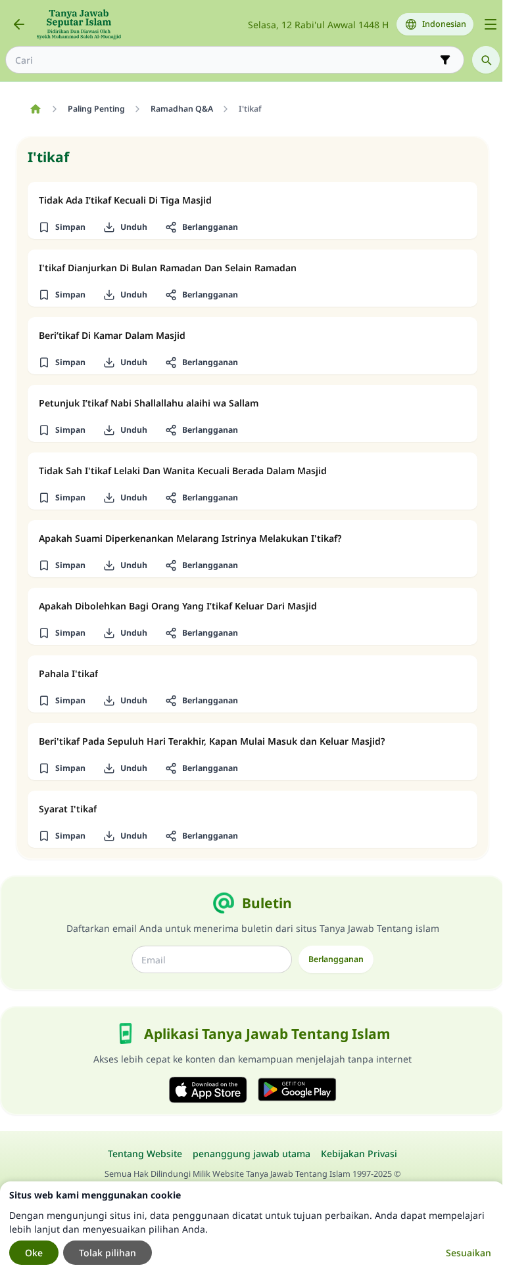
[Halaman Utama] (35, 109)
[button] (61, 227)
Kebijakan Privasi (359, 1153)
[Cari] (486, 60)
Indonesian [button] (444, 24)
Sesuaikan (468, 1252)
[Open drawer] (490, 24)
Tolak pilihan (107, 1252)
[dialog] (252, 1227)
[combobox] (225, 60)
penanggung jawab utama (251, 1153)
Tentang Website (145, 1153)
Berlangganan (336, 959)
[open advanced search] (445, 60)
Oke (34, 1252)
